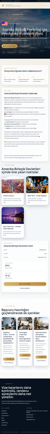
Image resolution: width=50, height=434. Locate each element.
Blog (3, 418)
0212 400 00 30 (26, 288)
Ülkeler (9, 14)
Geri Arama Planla (25, 284)
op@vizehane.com (17, 1)
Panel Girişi (4, 425)
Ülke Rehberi (5, 413)
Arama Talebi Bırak (9, 362)
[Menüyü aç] (47, 5)
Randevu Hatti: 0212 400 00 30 (7, 1)
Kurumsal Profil (5, 415)
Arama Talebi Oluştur (10, 46)
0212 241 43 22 (29, 417)
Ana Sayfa (4, 14)
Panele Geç (25, 46)
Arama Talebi (5, 422)
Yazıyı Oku (9, 359)
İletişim (3, 420)
